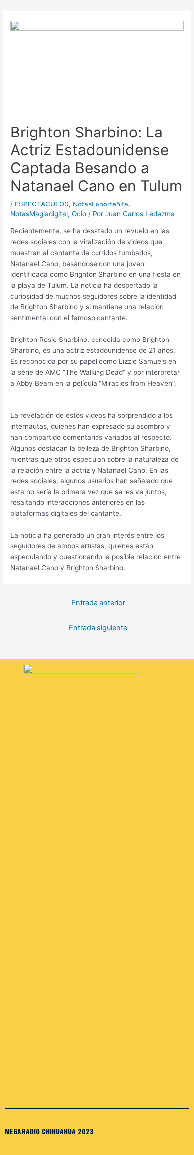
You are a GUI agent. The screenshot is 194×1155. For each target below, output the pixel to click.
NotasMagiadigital (39, 214)
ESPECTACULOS (42, 204)
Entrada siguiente (98, 627)
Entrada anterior (98, 602)
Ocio (79, 214)
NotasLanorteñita (100, 204)
